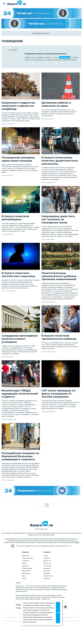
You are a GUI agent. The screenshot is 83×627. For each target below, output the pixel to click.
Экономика (26, 573)
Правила (46, 573)
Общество (26, 556)
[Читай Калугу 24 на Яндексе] (41, 13)
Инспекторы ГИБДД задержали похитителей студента (20, 393)
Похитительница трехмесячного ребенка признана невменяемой (59, 276)
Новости (46, 558)
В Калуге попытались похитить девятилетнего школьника (60, 160)
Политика (25, 561)
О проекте (47, 566)
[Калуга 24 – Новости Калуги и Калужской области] (16, 3)
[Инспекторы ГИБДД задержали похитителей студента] (21, 373)
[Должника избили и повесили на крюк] (61, 86)
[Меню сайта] (4, 3)
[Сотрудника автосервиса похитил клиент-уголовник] (21, 318)
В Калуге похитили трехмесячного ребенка (59, 337)
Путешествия (27, 568)
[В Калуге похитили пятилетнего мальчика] (21, 256)
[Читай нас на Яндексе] (41, 24)
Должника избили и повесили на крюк (56, 104)
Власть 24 (47, 563)
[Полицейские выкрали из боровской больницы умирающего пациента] (21, 436)
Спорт (24, 578)
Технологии (26, 571)
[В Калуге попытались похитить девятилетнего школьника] (61, 140)
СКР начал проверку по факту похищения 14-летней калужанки (58, 393)
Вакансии (46, 568)
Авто (24, 576)
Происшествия (27, 558)
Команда (46, 571)
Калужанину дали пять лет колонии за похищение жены (58, 219)
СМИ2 (77, 542)
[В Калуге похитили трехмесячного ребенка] (61, 318)
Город (45, 556)
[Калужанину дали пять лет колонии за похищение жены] (61, 199)
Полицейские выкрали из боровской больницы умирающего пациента (20, 456)
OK (58, 613)
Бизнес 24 (47, 561)
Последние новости (40, 33)
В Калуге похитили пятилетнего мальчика (18, 275)
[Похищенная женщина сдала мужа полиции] (21, 140)
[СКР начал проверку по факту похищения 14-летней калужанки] (61, 373)
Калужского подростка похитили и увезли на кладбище (18, 105)
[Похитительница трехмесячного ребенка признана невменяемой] (61, 256)
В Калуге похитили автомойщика (15, 218)
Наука (24, 563)
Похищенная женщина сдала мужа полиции (18, 159)
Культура (25, 566)
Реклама (46, 578)
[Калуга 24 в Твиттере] (65, 607)
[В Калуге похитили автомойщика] (21, 199)
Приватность (48, 576)
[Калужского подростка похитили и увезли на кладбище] (21, 86)
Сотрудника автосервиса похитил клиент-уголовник (20, 338)
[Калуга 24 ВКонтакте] (41, 490)
